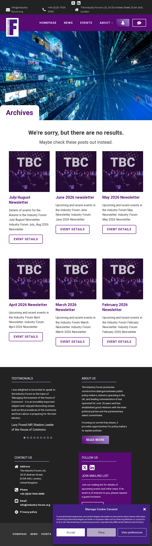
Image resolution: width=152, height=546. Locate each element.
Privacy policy (108, 540)
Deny (101, 532)
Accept (71, 532)
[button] (144, 509)
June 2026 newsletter (75, 197)
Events (86, 22)
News (68, 22)
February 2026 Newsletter (115, 307)
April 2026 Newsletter (28, 304)
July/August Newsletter (19, 200)
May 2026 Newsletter (121, 197)
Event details (26, 239)
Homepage (48, 22)
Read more (95, 440)
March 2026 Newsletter (66, 307)
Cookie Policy (94, 540)
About (105, 22)
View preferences (132, 532)
